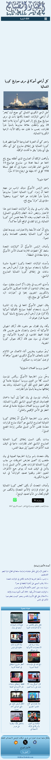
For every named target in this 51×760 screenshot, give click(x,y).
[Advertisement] (25, 47)
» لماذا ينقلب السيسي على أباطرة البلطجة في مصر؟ (31, 583)
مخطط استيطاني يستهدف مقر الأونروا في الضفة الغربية (16, 686)
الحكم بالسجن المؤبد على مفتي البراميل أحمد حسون (16, 706)
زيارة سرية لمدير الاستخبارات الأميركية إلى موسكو (33, 647)
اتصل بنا (25, 752)
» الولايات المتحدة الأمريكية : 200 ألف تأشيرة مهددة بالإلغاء (27, 592)
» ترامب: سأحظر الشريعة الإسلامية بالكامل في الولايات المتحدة (27, 579)
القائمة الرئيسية (24, 18)
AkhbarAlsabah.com (25, 757)
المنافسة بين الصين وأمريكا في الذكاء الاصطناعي (33, 726)
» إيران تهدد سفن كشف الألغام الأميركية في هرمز (31, 587)
